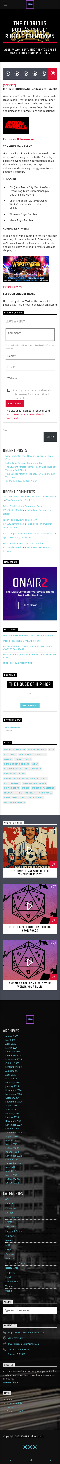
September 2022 (13, 1163)
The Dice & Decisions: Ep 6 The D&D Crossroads (30, 929)
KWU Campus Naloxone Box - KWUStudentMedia (28, 533)
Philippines (45, 792)
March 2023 (11, 1144)
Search (6, 430)
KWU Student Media (34, 783)
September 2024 (13, 1101)
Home (9, 1399)
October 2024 (12, 1097)
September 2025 (13, 1066)
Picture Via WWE (12, 286)
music (25, 788)
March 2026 (11, 1047)
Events (8, 1221)
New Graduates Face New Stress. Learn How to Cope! (29, 635)
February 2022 (12, 1178)
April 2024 (10, 1109)
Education (10, 1208)
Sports (8, 1277)
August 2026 (11, 1036)
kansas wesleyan (14, 773)
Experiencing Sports (16, 764)
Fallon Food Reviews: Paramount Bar (24, 463)
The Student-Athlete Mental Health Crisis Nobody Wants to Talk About (28, 648)
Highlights (10, 1235)
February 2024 (12, 1113)
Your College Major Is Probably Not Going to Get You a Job (30, 656)
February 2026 (12, 1051)
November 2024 (13, 1094)
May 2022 (10, 1167)
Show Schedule (14, 1403)
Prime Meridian (12, 727)
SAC (22, 797)
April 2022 (10, 1171)
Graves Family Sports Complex (22, 768)
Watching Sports (14, 802)
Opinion (9, 1254)
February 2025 (12, 1082)
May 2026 (10, 1039)
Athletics (10, 754)
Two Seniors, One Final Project (22, 500)
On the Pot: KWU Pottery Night (21, 480)
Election (9, 1212)
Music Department (43, 788)
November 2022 (13, 1155)
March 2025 (11, 1078)
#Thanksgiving (37, 749)
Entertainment (12, 1217)
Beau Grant (25, 754)
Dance (8, 759)
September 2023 (13, 1132)
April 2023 (10, 1140)
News (8, 1249)
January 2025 (12, 1086)
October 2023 (12, 1128)
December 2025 (13, 1055)
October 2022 (12, 1159)
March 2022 (11, 1175)
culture (9, 1203)
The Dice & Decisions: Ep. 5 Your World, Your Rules (30, 985)
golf (35, 764)
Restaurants (11, 1267)
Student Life (35, 797)
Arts (7, 1198)
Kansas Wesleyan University (21, 778)
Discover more (10, 1382)
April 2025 (10, 1074)
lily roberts (11, 788)
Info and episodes (30, 705)
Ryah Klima (10, 797)
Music (8, 1244)
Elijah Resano (23, 759)
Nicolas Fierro (13, 792)
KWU (43, 778)
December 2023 (13, 1120)
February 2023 (12, 1147)
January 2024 (12, 1117)
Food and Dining (13, 1231)
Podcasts (9, 1258)
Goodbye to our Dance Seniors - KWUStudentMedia (29, 496)
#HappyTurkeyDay (14, 749)
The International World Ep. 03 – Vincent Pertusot (30, 873)
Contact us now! (14, 1411)
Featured (10, 1226)
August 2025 (11, 1070)
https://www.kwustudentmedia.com (26, 1332)
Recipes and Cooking (16, 1263)
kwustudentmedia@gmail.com (24, 1343)
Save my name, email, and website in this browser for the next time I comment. (34, 390)
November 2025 (13, 1059)
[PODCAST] (9, 85)
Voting (8, 1290)
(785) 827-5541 (15, 1338)
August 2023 (11, 1136)
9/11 (51, 749)
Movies (9, 1240)
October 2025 (12, 1063)
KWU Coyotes (12, 783)
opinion (30, 792)
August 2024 (11, 1105)
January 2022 (12, 1182)
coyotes (40, 754)
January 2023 (12, 1151)
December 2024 (13, 1090)
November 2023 (13, 1124)
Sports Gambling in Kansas (17, 537)
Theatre (9, 1286)
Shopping (10, 1272)
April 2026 (10, 1043)
